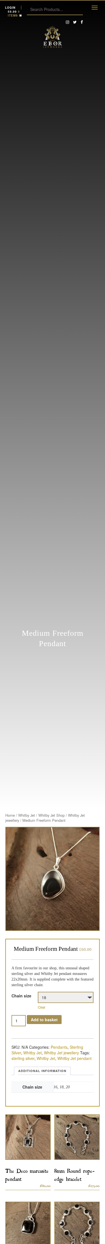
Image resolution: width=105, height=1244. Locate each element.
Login (10, 8)
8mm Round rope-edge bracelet (74, 1174)
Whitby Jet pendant (74, 1058)
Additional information (42, 1071)
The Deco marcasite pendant (27, 1174)
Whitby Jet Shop (51, 815)
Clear (41, 1007)
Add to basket (44, 1019)
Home (10, 815)
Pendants (59, 1047)
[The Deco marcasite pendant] (28, 1137)
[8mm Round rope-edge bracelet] (77, 1137)
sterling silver (22, 1058)
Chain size (21, 996)
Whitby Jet (26, 815)
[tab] (42, 1071)
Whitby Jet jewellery (61, 1052)
